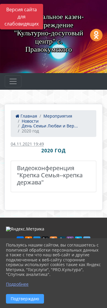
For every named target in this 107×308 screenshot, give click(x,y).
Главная (28, 116)
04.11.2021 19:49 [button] (27, 144)
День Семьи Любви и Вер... (50, 126)
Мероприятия (57, 116)
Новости (30, 121)
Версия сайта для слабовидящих (21, 16)
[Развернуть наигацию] (13, 81)
